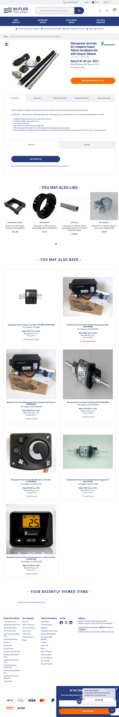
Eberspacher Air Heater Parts (11, 661)
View (25, 319)
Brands (24, 640)
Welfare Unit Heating (43, 21)
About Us (25, 622)
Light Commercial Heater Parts (12, 635)
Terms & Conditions (28, 628)
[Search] (79, 10)
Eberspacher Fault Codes (49, 631)
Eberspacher (8, 645)
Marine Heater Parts (10, 628)
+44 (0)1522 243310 (72, 2)
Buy (41, 319)
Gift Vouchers (45, 661)
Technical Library (46, 625)
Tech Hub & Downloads (100, 21)
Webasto (7, 642)
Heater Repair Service (71, 21)
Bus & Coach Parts (10, 631)
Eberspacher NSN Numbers (46, 638)
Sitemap (43, 642)
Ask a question (36, 159)
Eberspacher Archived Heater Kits (11, 677)
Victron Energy (8, 648)
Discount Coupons (47, 664)
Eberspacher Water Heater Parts (10, 666)
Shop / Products (16, 21)
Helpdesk (44, 628)
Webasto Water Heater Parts (11, 656)
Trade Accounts (46, 655)
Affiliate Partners (27, 637)
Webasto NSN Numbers (48, 634)
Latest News (45, 622)
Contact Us (44, 645)
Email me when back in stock (93, 81)
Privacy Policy (26, 631)
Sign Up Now (87, 711)
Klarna (43, 648)
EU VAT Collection (47, 658)
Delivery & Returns (28, 625)
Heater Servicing (46, 651)
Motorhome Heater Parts (12, 625)
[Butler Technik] (17, 10)
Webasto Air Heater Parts (12, 651)
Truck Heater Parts (10, 622)
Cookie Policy (26, 634)
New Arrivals (8, 681)
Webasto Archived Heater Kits (12, 672)
